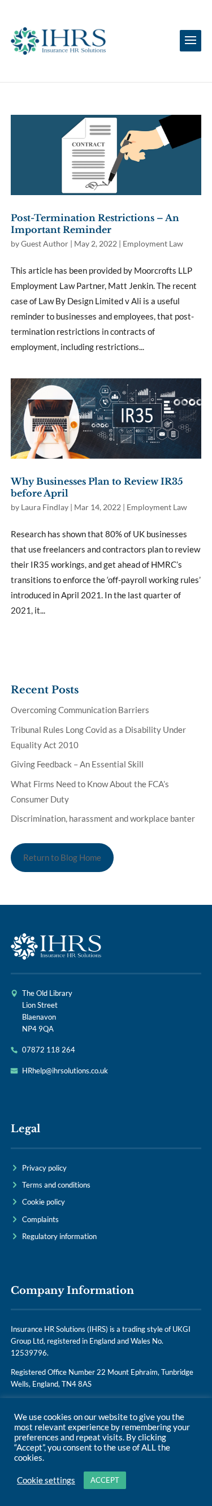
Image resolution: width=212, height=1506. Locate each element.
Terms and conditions (56, 1184)
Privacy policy (44, 1167)
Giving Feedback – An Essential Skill (77, 764)
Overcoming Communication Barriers (80, 710)
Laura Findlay (44, 507)
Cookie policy (43, 1201)
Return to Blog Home (62, 857)
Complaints (40, 1219)
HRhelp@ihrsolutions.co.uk (65, 1070)
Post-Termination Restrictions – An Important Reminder (95, 223)
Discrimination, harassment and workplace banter (103, 818)
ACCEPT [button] (104, 1480)
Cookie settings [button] (46, 1480)
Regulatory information (59, 1236)
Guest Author (44, 243)
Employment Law (153, 243)
